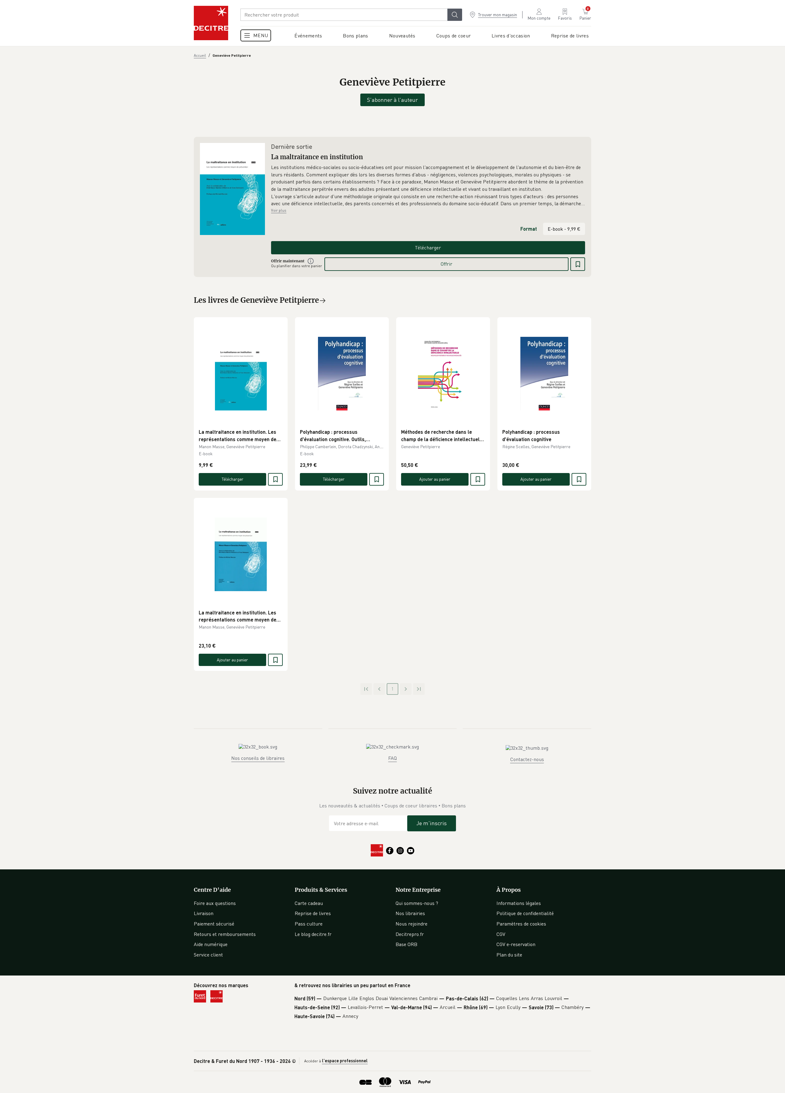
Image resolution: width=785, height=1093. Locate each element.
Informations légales (518, 903)
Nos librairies (410, 913)
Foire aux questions (215, 903)
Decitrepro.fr (410, 934)
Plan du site (509, 955)
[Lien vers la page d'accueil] (211, 23)
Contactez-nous (527, 759)
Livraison (203, 913)
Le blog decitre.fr (313, 934)
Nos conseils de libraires (258, 758)
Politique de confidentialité (525, 913)
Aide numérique (211, 944)
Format (528, 229)
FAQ (392, 758)
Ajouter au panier (434, 479)
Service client (208, 955)
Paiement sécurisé (214, 924)
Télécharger (428, 247)
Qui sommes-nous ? (417, 903)
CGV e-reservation (515, 944)
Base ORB (406, 944)
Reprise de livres (313, 913)
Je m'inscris (431, 823)
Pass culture (309, 924)
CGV (500, 934)
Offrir (446, 264)
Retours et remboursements (225, 934)
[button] (428, 185)
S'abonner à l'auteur (392, 99)
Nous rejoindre (411, 924)
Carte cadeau (309, 903)
